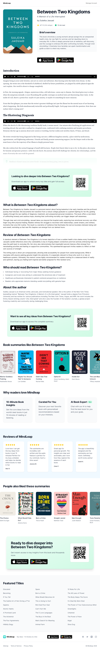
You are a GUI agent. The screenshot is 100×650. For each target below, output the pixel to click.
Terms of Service (16, 646)
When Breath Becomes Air (45, 597)
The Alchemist (8, 617)
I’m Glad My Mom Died (76, 601)
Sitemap (5, 646)
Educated (6, 589)
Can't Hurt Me (40, 609)
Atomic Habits (8, 609)
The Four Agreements (11, 620)
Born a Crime (40, 593)
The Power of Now (75, 617)
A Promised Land (9, 613)
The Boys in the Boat (43, 617)
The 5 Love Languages (43, 613)
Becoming (6, 593)
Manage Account (91, 3)
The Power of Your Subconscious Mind (82, 605)
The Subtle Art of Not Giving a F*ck (16, 601)
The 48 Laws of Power (76, 593)
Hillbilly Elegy (8, 624)
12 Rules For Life (74, 589)
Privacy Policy (28, 646)
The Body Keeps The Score (78, 597)
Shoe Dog (71, 624)
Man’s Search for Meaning (44, 620)
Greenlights (72, 609)
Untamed (71, 613)
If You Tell (6, 597)
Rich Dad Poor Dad (42, 605)
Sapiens (6, 605)
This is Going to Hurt (43, 601)
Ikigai (70, 620)
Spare (37, 589)
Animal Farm (40, 624)
